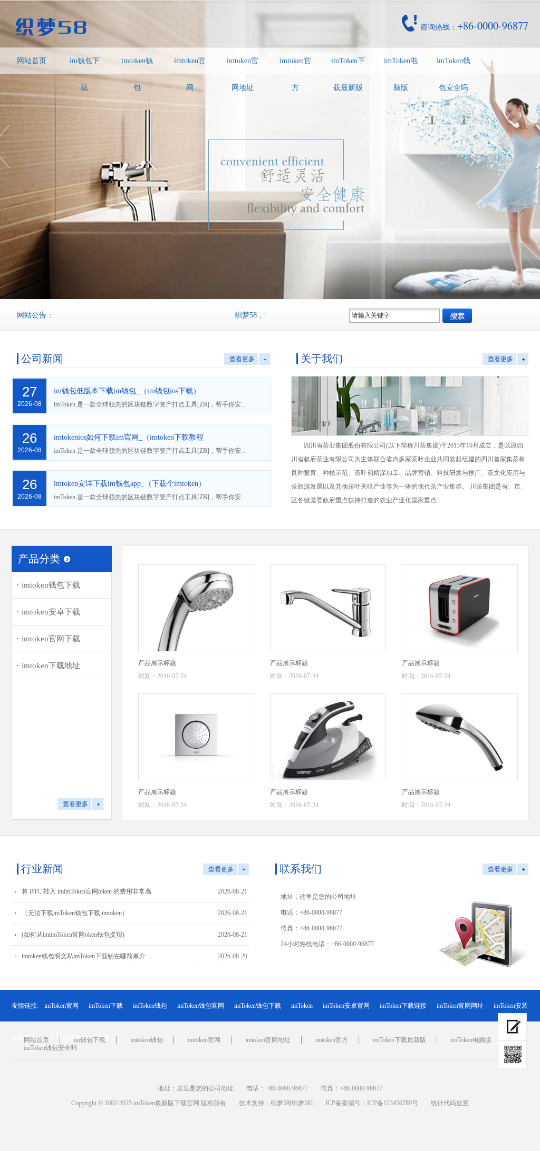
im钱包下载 (85, 74)
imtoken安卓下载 (51, 612)
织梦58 (280, 1103)
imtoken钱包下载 (51, 585)
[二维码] (512, 1054)
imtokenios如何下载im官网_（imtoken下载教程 (129, 437)
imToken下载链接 (403, 1005)
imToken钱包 (150, 1005)
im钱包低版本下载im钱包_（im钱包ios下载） (127, 391)
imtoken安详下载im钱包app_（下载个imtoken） (130, 484)
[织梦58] (301, 1103)
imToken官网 (61, 1005)
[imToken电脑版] (512, 1027)
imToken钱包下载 (257, 1005)
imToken (302, 1005)
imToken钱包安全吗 (453, 74)
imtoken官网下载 (51, 638)
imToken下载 (106, 1005)
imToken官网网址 (460, 1005)
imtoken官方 (295, 74)
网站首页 (31, 61)
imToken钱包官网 (200, 1005)
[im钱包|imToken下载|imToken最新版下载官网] (124, 27)
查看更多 (242, 359)
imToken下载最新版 (348, 74)
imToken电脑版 (401, 74)
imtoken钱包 (137, 74)
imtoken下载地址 (51, 665)
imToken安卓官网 (346, 1005)
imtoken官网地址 (242, 74)
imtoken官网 (190, 74)
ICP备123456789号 (392, 1103)
